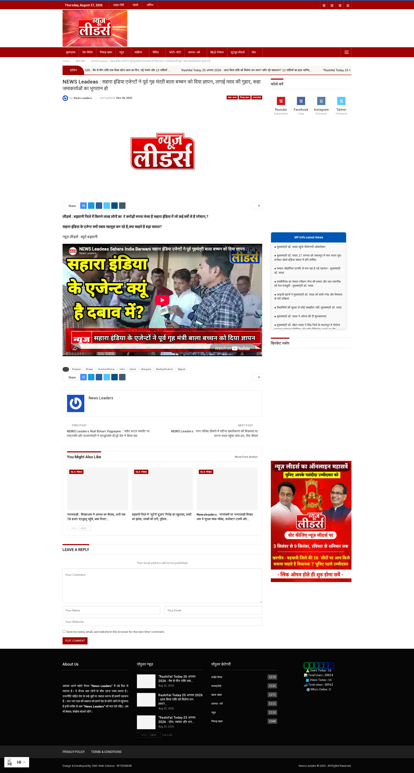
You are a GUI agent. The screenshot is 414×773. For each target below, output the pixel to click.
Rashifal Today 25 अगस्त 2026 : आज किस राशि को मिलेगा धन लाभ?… (180, 699)
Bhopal (89, 369)
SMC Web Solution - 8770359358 (111, 765)
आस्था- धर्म (194, 52)
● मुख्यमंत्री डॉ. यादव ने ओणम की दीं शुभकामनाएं (300, 316)
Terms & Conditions (106, 752)
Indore (133, 369)
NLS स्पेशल (217, 52)
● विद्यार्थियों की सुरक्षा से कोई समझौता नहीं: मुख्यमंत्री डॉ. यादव (308, 307)
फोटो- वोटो (175, 52)
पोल (254, 52)
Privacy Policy (74, 752)
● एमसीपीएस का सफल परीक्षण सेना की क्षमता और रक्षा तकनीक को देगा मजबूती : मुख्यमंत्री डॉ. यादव (307, 283)
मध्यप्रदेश (257, 97)
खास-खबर (232, 97)
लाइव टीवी (118, 5)
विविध (156, 52)
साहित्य (138, 52)
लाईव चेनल (216, 677)
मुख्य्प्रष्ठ (70, 52)
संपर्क (135, 5)
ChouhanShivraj (106, 369)
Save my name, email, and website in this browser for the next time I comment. (115, 631)
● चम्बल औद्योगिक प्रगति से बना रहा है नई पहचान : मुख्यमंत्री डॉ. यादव (307, 270)
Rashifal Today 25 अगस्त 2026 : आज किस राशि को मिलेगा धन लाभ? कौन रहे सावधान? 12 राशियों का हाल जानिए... (192, 70)
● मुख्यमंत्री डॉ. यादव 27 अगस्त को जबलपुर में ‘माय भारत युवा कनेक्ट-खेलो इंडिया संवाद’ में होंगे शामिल (307, 257)
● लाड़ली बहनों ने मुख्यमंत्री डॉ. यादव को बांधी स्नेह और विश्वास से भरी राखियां (308, 296)
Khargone (146, 369)
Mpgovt (181, 369)
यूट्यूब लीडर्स (238, 52)
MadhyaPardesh (164, 369)
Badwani (76, 369)
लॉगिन (150, 5)
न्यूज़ (121, 52)
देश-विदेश (87, 52)
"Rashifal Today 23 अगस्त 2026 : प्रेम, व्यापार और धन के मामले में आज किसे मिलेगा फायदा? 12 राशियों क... (329, 70)
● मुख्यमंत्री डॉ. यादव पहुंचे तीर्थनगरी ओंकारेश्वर (299, 247)
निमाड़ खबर (106, 52)
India (122, 369)
